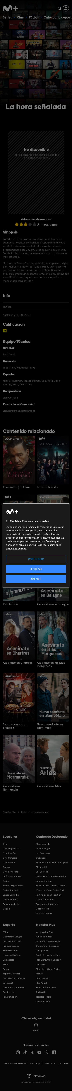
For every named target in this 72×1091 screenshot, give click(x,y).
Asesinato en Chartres (17, 662)
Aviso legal (35, 1063)
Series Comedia (11, 895)
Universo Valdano (11, 955)
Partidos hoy (9, 992)
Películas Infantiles (12, 876)
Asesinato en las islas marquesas (51, 664)
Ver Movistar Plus (44, 932)
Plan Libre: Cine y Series (48, 969)
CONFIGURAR (36, 559)
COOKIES (64, 1063)
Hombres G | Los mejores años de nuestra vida (51, 878)
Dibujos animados (45, 899)
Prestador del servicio (15, 1063)
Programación (10, 997)
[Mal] (21, 224)
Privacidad (50, 1063)
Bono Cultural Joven (46, 987)
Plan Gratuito (42, 978)
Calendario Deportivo (14, 987)
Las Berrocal (42, 871)
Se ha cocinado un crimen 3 (15, 726)
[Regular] (26, 224)
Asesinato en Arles (49, 786)
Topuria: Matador (11, 973)
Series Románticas (12, 890)
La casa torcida (47, 487)
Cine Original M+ (11, 848)
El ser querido (43, 844)
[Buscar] (59, 8)
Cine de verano (10, 871)
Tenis (5, 964)
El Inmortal (41, 867)
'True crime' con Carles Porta (50, 890)
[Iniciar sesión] (66, 8)
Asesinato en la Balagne (53, 604)
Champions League (12, 936)
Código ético (42, 950)
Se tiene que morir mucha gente (52, 862)
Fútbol (34, 17)
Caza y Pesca (42, 908)
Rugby (6, 969)
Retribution (10, 604)
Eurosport (8, 983)
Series (7, 17)
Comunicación (43, 1001)
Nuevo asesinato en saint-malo (50, 726)
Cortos (6, 867)
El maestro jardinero (16, 487)
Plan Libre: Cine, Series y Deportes (48, 962)
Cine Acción (9, 862)
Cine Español (9, 853)
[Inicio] (10, 8)
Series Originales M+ (13, 885)
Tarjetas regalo (43, 997)
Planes (39, 973)
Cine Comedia (10, 858)
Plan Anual (41, 983)
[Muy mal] (17, 224)
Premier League (11, 946)
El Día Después (10, 950)
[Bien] (30, 224)
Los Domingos (43, 853)
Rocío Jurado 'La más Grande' (51, 885)
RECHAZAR (36, 569)
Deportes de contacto (14, 978)
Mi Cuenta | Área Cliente (48, 941)
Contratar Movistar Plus (47, 955)
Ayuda (36, 1030)
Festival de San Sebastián (48, 895)
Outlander (41, 858)
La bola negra (43, 848)
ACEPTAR (36, 579)
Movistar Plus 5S (44, 913)
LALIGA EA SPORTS (12, 941)
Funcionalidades (44, 936)
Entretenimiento (11, 904)
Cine (20, 17)
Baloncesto (8, 960)
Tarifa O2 (40, 992)
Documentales (10, 899)
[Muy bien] (34, 224)
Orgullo (6, 908)
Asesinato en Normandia (11, 788)
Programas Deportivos (47, 904)
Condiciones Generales (47, 946)
